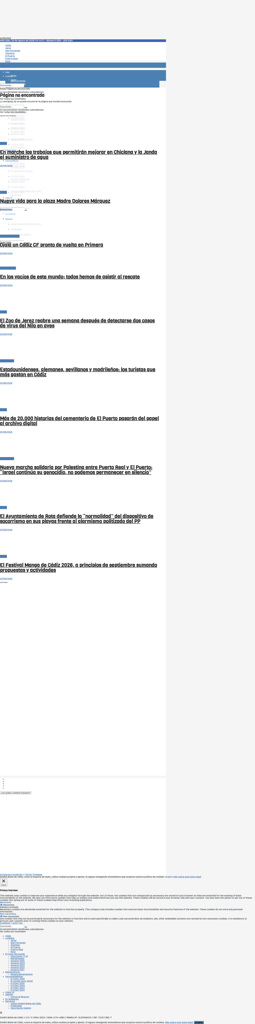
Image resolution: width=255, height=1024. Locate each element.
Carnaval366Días (11, 143)
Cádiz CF (9, 992)
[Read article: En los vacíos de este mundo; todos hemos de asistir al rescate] (79, 261)
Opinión (9, 994)
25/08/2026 (6, 334)
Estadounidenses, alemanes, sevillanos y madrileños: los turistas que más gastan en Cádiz (77, 372)
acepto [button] (169, 877)
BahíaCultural (12, 972)
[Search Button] (26, 210)
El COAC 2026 (18, 147)
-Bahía (3, 143)
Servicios (10, 1001)
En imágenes (12, 999)
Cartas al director (20, 996)
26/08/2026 (6, 165)
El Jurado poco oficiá (22, 981)
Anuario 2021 (17, 969)
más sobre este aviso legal (187, 877)
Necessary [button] (5, 902)
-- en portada (7, 360)
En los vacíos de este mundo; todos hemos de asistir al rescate (70, 276)
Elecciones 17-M (19, 956)
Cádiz (8, 936)
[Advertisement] (79, 18)
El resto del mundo (12, 104)
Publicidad (16, 195)
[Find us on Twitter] (1, 205)
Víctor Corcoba (8, 268)
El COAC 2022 (18, 990)
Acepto (199, 1022)
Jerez (13, 940)
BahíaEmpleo (17, 958)
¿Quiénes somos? (14, 779)
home (3, 88)
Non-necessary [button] (8, 913)
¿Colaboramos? (13, 788)
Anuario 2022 (18, 967)
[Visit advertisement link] (6, 72)
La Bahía (9, 938)
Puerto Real (17, 949)
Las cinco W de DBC (15, 781)
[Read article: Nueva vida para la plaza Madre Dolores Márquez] (79, 179)
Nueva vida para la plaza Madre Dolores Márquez (55, 201)
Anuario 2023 (18, 965)
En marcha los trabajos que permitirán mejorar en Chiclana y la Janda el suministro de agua (78, 155)
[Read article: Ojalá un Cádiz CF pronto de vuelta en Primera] (79, 223)
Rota (13, 951)
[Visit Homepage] (27, 57)
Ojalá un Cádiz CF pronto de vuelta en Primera (51, 244)
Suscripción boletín (21, 1008)
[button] (15, 792)
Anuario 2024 (18, 963)
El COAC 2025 (18, 983)
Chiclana (15, 945)
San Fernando (18, 942)
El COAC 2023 (18, 163)
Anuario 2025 (18, 115)
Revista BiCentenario (22, 974)
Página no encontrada (18, 88)
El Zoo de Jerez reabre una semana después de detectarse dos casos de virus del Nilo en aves (77, 323)
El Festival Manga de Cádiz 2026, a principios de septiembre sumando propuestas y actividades (78, 568)
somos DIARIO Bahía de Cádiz (26, 191)
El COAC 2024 (18, 985)
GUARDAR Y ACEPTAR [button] (11, 923)
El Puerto (15, 947)
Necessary (8, 904)
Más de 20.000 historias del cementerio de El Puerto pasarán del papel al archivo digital (79, 421)
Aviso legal (10, 785)
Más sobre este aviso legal (179, 1022)
